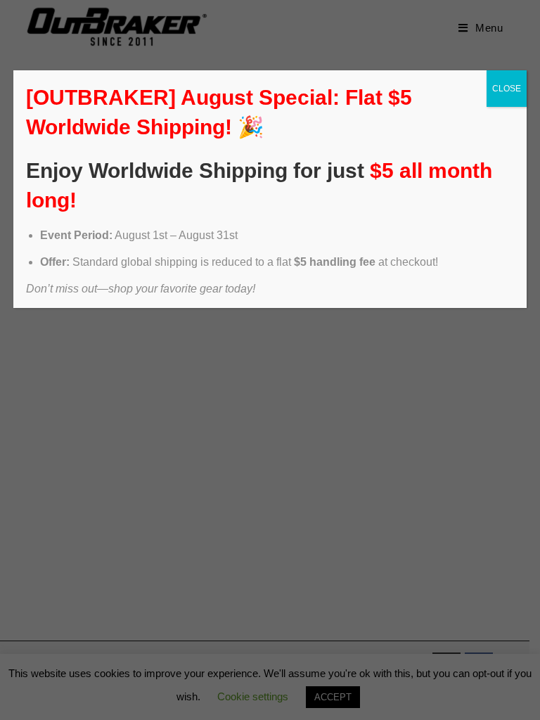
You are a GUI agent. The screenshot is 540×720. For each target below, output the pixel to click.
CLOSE (506, 89)
